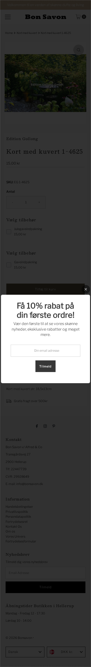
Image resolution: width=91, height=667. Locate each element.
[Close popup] (86, 289)
